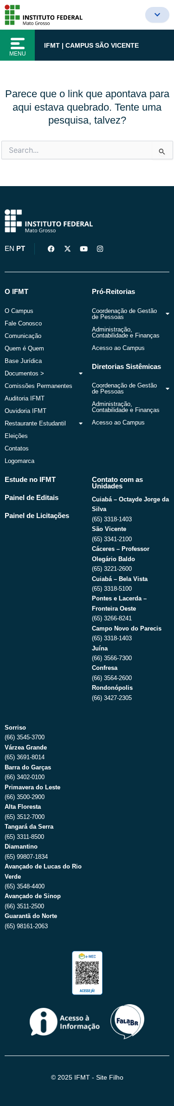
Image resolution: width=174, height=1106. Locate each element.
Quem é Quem (24, 348)
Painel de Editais (31, 497)
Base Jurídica (23, 360)
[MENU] (18, 43)
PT (20, 248)
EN (9, 248)
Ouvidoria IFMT (25, 410)
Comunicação (23, 335)
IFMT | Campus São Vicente (91, 45)
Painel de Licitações (37, 515)
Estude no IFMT (30, 479)
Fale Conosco (23, 323)
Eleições (16, 435)
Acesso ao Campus (118, 347)
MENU (17, 53)
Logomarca (19, 460)
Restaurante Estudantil (35, 423)
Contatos (17, 448)
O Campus (19, 310)
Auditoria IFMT (25, 398)
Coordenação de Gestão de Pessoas (124, 313)
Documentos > (24, 373)
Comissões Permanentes (38, 385)
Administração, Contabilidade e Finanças (126, 332)
